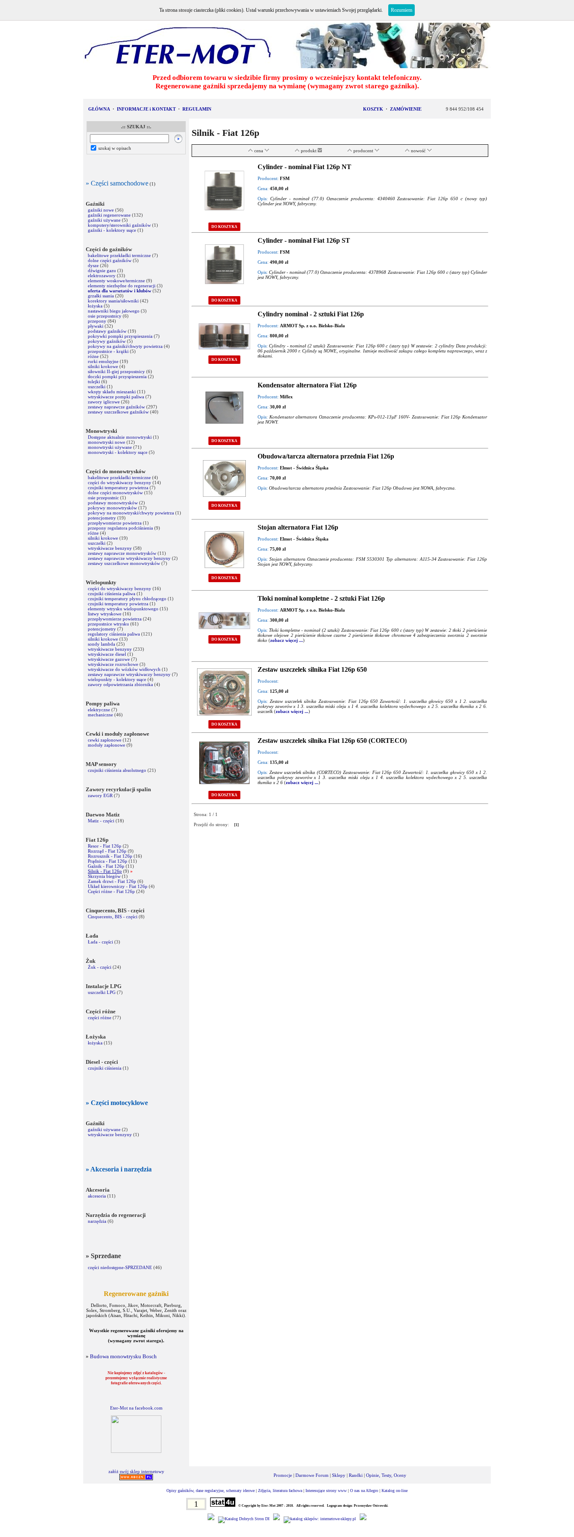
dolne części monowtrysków (115, 492)
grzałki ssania (101, 295)
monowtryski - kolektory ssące (117, 452)
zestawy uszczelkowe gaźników (119, 411)
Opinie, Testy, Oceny (386, 1475)
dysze (93, 265)
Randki (356, 1475)
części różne (99, 1017)
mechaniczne (100, 714)
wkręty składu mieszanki (112, 391)
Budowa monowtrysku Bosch (123, 1356)
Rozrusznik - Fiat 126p (110, 856)
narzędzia (97, 1221)
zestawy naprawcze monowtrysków (122, 553)
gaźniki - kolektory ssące (112, 230)
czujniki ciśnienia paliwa (111, 593)
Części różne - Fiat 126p (112, 891)
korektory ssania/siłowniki (114, 300)
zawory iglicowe (104, 401)
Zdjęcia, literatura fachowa (280, 1490)
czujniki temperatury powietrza (118, 487)
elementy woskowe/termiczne (116, 280)
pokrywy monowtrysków (112, 507)
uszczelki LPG (102, 992)
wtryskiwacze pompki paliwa (116, 396)
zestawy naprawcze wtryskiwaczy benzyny (130, 558)
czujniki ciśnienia (104, 1068)
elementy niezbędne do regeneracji (121, 285)
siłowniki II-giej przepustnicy (116, 371)
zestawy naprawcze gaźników (116, 406)
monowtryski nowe (106, 442)
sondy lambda (101, 644)
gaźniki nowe (101, 209)
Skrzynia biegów (104, 876)
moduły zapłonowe (106, 744)
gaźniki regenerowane (109, 214)
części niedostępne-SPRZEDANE (120, 1267)
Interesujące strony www (326, 1490)
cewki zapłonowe (104, 739)
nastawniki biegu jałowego (114, 310)
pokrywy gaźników (107, 341)
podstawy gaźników (107, 331)
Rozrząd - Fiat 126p (107, 850)
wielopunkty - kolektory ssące (117, 679)
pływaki (95, 326)
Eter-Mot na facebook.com (136, 1407)
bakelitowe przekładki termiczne (119, 255)
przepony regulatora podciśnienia (120, 527)
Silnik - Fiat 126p (105, 871)
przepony (97, 320)
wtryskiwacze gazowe (109, 659)
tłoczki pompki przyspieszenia (117, 376)
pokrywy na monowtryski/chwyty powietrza (131, 512)
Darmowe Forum (312, 1475)
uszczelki (96, 386)
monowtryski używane (110, 447)
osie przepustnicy (104, 315)
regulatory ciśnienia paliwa (114, 633)
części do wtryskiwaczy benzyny (119, 482)
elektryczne (99, 709)
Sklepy (338, 1475)
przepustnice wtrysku (108, 623)
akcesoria (97, 1195)
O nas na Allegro (364, 1490)
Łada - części (100, 941)
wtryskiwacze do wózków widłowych (124, 669)
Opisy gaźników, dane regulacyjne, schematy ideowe (210, 1490)
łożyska (95, 305)
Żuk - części (99, 967)
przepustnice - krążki (108, 351)
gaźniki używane (104, 220)
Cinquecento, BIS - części (112, 916)
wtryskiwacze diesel (107, 654)
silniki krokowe (103, 366)
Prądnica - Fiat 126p (107, 861)
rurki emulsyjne (103, 361)
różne (93, 356)
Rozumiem (401, 10)
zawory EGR (100, 795)
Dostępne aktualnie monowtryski (120, 437)
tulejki (94, 381)
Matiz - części (101, 820)
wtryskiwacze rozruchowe (113, 664)
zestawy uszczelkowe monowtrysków (124, 563)
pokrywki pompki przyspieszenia (120, 336)
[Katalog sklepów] (320, 1518)
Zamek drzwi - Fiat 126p (112, 881)
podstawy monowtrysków (113, 502)
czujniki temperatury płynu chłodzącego (127, 598)
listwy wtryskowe (104, 613)
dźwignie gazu (102, 270)
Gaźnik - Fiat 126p (106, 866)
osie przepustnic (103, 497)
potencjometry (102, 517)
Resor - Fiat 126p (104, 845)
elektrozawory (102, 275)
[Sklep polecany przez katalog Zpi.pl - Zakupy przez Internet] (276, 1518)
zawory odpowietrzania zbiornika (120, 684)
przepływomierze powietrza (115, 522)
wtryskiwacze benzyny (110, 548)
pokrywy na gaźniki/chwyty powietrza (125, 346)
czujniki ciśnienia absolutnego (117, 770)
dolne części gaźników (110, 260)
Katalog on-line (395, 1490)
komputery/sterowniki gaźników (119, 225)
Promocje (283, 1475)
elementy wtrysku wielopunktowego (123, 608)
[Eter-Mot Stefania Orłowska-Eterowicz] (136, 1451)
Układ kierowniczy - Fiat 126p (117, 886)
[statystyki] (222, 1505)
